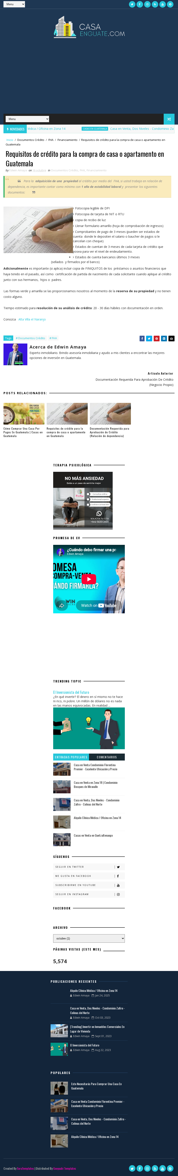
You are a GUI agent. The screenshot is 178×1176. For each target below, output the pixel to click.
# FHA (53, 338)
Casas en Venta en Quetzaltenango (93, 835)
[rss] (155, 4)
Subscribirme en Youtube (75, 885)
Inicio (10, 140)
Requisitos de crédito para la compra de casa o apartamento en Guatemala (66, 432)
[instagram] (147, 4)
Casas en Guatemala (81, 128)
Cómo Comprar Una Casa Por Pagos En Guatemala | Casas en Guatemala (23, 432)
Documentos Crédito (30, 140)
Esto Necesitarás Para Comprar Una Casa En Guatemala (96, 1085)
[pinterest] (170, 4)
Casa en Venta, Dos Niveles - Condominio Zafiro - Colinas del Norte (96, 802)
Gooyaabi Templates (64, 1168)
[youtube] (162, 4)
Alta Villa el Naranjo (32, 319)
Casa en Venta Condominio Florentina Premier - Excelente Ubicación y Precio (95, 766)
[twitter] (132, 4)
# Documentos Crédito (30, 338)
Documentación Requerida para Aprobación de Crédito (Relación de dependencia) (109, 432)
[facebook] (140, 4)
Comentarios (107, 757)
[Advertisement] (89, 78)
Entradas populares (71, 757)
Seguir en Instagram (72, 894)
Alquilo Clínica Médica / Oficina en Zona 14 (97, 817)
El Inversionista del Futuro (71, 692)
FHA (50, 140)
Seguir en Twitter (69, 866)
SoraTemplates (25, 1168)
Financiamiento (67, 140)
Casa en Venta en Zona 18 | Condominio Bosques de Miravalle (95, 784)
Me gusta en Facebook (73, 875)
